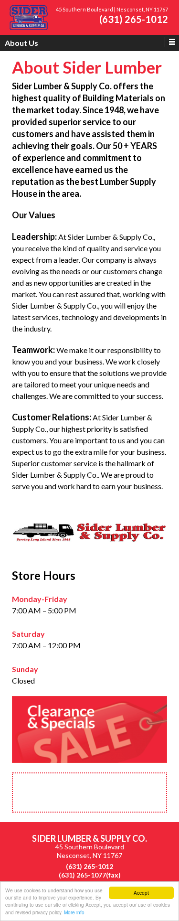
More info (74, 912)
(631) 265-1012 (133, 19)
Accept (141, 892)
